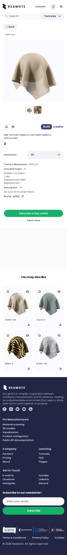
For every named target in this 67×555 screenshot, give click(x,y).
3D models (9, 428)
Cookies (59, 537)
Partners (8, 454)
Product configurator (15, 436)
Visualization (10, 432)
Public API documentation (18, 440)
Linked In (44, 479)
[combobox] (45, 155)
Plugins (43, 461)
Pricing (7, 457)
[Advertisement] (33, 248)
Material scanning (13, 424)
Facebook (9, 479)
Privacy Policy (40, 537)
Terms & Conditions (14, 537)
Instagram (9, 483)
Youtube (44, 475)
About (6, 461)
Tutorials (44, 454)
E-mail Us (8, 475)
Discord (43, 483)
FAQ (41, 457)
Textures (10, 34)
